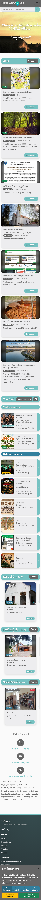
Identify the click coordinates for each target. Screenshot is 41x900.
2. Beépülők (15, 889)
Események (6, 842)
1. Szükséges (7, 889)
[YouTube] (7, 829)
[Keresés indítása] (37, 9)
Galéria (4, 852)
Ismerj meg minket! (20, 37)
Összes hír (32, 61)
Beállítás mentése (10, 895)
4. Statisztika (35, 889)
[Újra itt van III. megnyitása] (38, 467)
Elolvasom (30, 107)
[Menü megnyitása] (37, 3)
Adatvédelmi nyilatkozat (11, 861)
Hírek (3, 838)
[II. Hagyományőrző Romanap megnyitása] (38, 487)
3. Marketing (25, 889)
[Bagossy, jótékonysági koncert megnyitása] (38, 422)
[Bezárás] (38, 868)
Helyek (4, 845)
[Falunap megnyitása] (38, 525)
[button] (38, 601)
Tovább (29, 618)
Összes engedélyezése (29, 895)
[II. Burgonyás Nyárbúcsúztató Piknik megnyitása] (38, 441)
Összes (34, 577)
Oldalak (4, 849)
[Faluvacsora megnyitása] (38, 507)
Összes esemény (24, 399)
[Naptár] (35, 399)
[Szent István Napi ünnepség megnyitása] (38, 560)
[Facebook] (3, 829)
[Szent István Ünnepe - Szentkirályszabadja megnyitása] (38, 542)
